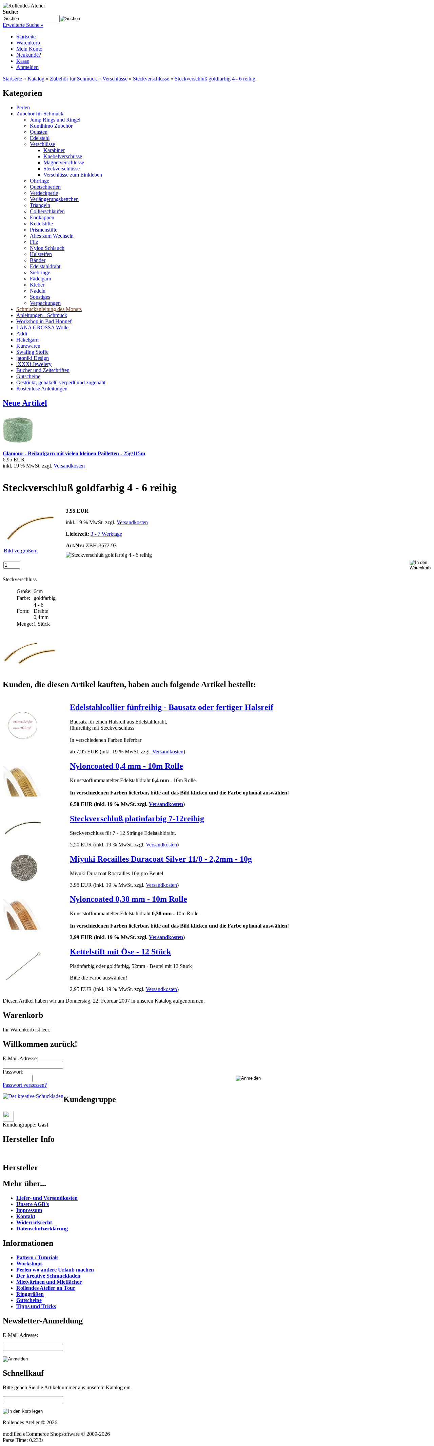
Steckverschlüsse (151, 78)
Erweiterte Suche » (23, 25)
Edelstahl (40, 138)
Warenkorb (28, 42)
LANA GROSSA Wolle (42, 327)
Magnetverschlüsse (63, 162)
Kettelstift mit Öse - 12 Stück (120, 951)
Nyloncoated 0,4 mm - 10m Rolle (126, 766)
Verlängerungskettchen (54, 199)
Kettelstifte (41, 223)
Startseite (26, 36)
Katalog (35, 78)
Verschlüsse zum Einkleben (72, 175)
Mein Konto (29, 49)
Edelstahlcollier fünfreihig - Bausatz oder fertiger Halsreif (171, 707)
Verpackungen (45, 303)
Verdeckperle (44, 193)
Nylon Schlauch (47, 248)
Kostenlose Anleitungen (41, 388)
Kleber (37, 285)
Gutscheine (28, 376)
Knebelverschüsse (62, 156)
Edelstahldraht (45, 266)
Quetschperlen (45, 187)
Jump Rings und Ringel (55, 120)
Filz (34, 242)
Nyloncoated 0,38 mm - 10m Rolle (128, 899)
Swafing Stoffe (32, 352)
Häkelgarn (27, 340)
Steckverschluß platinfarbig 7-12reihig (137, 818)
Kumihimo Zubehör (51, 126)
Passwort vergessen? (25, 1085)
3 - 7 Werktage (106, 534)
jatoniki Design (32, 358)
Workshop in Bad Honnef (44, 321)
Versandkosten (69, 466)
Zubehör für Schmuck (73, 78)
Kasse (22, 61)
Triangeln (40, 205)
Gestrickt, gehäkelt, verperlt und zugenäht (60, 382)
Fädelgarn (40, 278)
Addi (21, 333)
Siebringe (40, 272)
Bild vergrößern (21, 550)
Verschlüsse (114, 78)
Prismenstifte (43, 230)
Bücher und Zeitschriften (43, 370)
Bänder (37, 260)
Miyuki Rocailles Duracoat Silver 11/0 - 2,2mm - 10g (161, 859)
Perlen (23, 107)
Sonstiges (40, 297)
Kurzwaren (28, 346)
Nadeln (37, 291)
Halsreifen (41, 254)
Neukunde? (28, 55)
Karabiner (54, 150)
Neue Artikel (25, 403)
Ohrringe (39, 181)
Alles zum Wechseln (52, 236)
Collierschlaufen (47, 211)
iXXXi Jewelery (34, 364)
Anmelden (27, 67)
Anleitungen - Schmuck (41, 315)
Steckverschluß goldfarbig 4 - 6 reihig (215, 78)
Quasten (38, 132)
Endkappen (42, 217)
